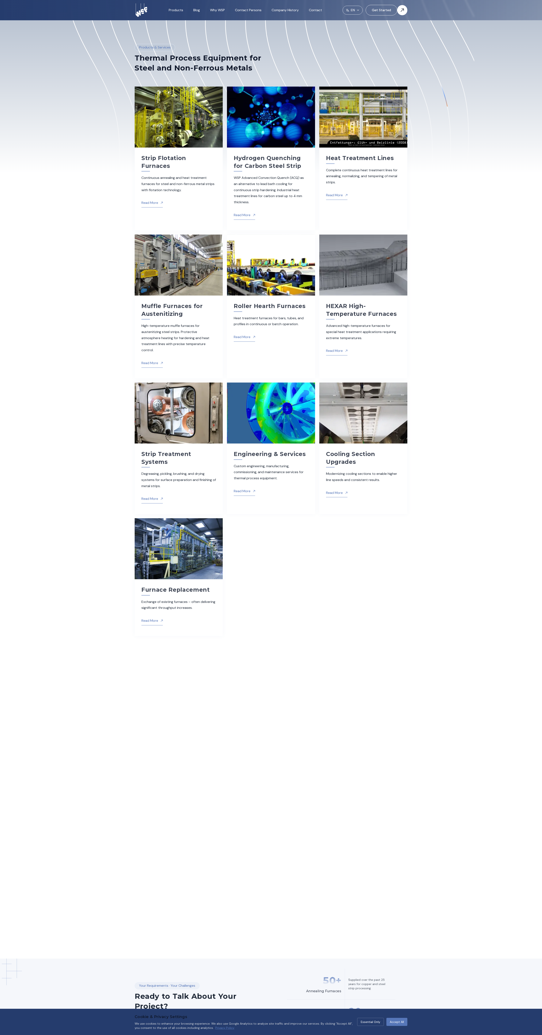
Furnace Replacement (175, 589)
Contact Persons (248, 10)
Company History (285, 10)
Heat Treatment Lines (360, 158)
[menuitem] (176, 10)
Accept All (397, 1022)
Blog (196, 10)
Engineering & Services (270, 453)
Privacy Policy (224, 1028)
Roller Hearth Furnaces (270, 306)
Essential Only (370, 1022)
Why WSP (217, 10)
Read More (152, 202)
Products (176, 10)
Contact (315, 10)
